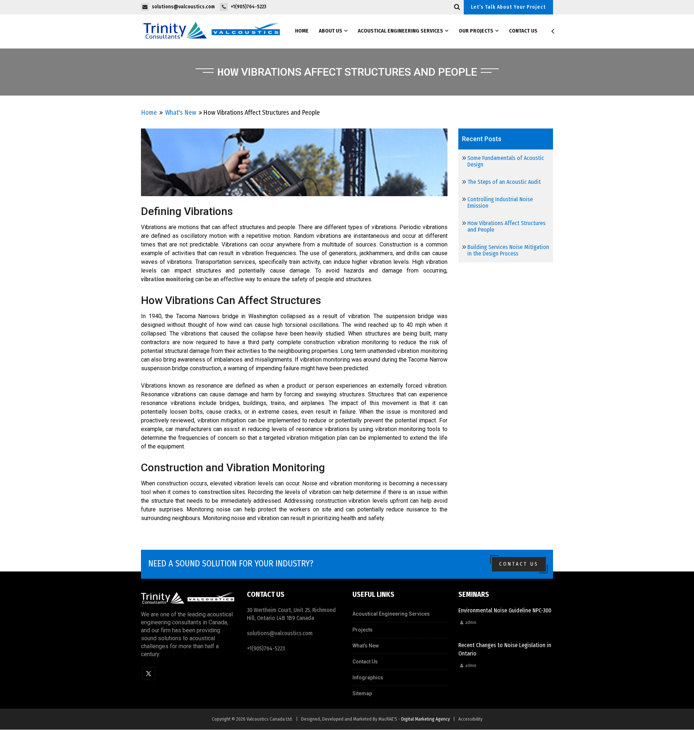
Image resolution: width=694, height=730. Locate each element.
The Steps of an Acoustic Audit (504, 181)
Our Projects (476, 31)
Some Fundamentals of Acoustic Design (505, 161)
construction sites (221, 492)
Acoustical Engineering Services (400, 31)
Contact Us (523, 31)
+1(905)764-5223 (266, 648)
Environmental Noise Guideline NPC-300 (504, 610)
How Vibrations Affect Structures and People (506, 226)
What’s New (365, 646)
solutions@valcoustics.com (280, 633)
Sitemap (362, 693)
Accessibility (470, 719)
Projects (362, 630)
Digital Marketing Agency (425, 719)
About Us (330, 31)
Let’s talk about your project (508, 7)
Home (302, 31)
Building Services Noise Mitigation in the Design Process (508, 250)
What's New (180, 113)
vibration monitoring (167, 279)
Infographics (367, 677)
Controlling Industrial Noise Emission (500, 202)
